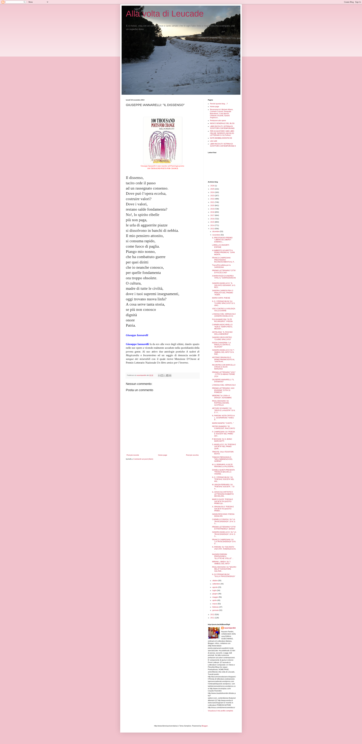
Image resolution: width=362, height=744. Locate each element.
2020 (212, 205)
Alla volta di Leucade (165, 13)
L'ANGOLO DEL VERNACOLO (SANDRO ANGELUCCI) (224, 315)
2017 (212, 215)
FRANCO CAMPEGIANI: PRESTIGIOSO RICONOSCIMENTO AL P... (223, 260)
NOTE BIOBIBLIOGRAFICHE (221, 138)
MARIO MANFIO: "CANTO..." (223, 423)
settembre (216, 584)
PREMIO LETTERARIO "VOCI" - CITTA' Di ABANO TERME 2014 (223, 374)
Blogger (205, 726)
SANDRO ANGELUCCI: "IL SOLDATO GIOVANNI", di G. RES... (224, 285)
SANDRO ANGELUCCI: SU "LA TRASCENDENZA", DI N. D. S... (224, 534)
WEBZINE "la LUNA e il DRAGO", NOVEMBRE (222, 397)
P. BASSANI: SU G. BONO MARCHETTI (222, 440)
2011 (212, 618)
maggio (215, 597)
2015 (212, 222)
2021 (212, 202)
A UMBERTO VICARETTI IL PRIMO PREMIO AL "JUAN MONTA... (223, 252)
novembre (216, 235)
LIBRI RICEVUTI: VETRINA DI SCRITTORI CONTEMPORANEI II (223, 145)
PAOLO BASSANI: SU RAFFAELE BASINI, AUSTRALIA (220, 403)
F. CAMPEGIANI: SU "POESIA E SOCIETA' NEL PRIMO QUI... (223, 434)
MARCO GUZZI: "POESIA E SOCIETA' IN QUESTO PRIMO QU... (222, 501)
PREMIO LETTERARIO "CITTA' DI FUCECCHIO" (224, 271)
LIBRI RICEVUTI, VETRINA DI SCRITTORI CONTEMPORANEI (222, 127)
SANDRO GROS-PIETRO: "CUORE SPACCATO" (222, 338)
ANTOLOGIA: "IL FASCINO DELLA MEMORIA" (222, 333)
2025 (212, 189)
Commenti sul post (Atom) (143, 459)
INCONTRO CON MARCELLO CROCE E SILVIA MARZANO (223, 367)
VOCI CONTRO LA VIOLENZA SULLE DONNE (223, 310)
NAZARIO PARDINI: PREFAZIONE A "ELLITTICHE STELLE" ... (222, 556)
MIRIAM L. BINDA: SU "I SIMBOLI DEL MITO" (221, 563)
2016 (212, 219)
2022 (212, 199)
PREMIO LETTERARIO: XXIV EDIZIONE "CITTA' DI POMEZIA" (223, 390)
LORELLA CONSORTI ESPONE (220, 246)
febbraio (215, 607)
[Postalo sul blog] (162, 375)
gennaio (215, 610)
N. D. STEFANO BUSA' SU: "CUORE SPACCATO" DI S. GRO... (223, 303)
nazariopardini (230, 628)
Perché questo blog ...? (219, 104)
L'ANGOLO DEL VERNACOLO (224, 385)
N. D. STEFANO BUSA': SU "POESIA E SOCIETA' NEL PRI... (223, 479)
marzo (215, 604)
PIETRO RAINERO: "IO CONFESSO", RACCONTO (223, 427)
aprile (214, 600)
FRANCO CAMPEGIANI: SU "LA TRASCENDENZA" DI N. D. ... (224, 542)
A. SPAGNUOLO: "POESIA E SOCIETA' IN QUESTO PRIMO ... (223, 509)
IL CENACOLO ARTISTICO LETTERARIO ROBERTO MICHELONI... (223, 494)
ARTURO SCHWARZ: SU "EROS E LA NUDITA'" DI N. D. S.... (223, 410)
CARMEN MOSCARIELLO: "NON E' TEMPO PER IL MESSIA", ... (222, 327)
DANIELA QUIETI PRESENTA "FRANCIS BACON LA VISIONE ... (223, 472)
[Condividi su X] (164, 375)
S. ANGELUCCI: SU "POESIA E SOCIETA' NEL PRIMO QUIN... (224, 447)
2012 (212, 615)
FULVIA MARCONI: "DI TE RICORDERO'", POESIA (222, 320)
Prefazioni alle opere (218, 121)
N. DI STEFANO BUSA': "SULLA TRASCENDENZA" (223, 575)
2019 (212, 209)
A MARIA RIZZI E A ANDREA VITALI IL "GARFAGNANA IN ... (224, 278)
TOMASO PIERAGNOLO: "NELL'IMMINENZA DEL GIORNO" (222, 459)
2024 (212, 192)
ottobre (215, 581)
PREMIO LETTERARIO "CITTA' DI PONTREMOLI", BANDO (224, 528)
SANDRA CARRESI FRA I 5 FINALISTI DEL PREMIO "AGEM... (222, 293)
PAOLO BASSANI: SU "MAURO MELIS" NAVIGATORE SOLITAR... (224, 569)
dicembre (216, 231)
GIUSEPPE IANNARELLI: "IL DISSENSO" (223, 381)
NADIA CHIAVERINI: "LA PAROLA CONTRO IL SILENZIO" (221, 345)
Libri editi (213, 141)
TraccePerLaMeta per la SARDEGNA (221, 266)
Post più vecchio (192, 455)
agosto (215, 587)
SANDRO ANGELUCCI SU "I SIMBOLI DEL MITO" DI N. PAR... (223, 352)
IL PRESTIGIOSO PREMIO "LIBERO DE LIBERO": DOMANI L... (222, 240)
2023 (212, 196)
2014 (212, 225)
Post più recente (133, 455)
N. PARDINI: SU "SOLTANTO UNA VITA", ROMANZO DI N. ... (224, 549)
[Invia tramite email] (159, 375)
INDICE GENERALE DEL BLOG (222, 123)
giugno (215, 594)
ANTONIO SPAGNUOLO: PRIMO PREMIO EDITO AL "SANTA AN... (223, 359)
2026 (212, 186)
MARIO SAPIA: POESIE (221, 298)
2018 (212, 212)
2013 (212, 229)
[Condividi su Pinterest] (170, 375)
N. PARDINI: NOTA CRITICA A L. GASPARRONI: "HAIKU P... (223, 418)
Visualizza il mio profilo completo (220, 711)
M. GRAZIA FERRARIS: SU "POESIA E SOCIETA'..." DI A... (223, 487)
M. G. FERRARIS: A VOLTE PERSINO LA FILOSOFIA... (223, 466)
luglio (214, 590)
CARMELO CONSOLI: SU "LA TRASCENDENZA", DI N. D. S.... (224, 521)
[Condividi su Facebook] (167, 375)
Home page (162, 455)
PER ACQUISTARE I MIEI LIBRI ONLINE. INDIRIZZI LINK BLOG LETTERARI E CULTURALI (222, 133)
